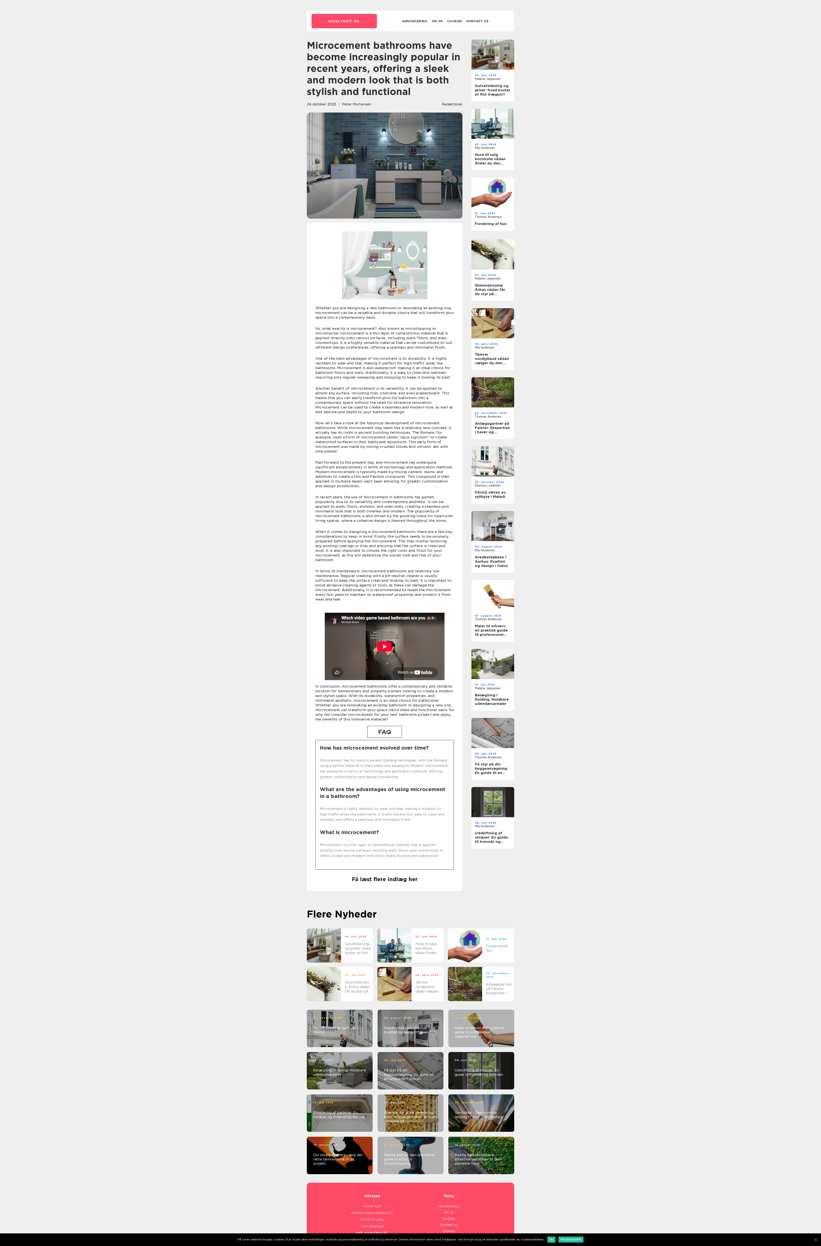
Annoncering (414, 21)
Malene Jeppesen (488, 78)
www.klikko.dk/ (376, 1233)
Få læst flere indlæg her (385, 879)
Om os (437, 21)
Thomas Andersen (488, 216)
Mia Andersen (485, 147)
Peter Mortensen (356, 104)
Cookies (454, 21)
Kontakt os (478, 21)
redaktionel (452, 104)
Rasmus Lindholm (488, 485)
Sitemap (448, 1231)
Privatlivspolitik (571, 1239)
